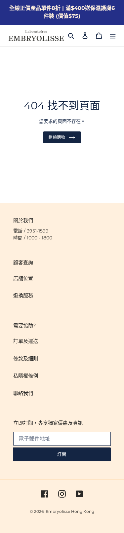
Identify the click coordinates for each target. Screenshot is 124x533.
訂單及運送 (25, 341)
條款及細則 (25, 358)
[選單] (113, 35)
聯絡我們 (23, 393)
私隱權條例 (25, 376)
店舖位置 (23, 278)
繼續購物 (57, 137)
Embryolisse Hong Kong (70, 511)
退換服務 (23, 295)
